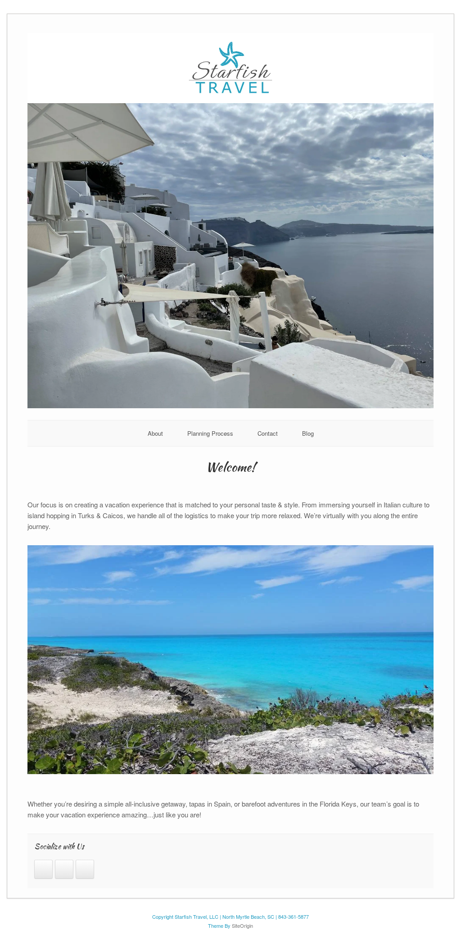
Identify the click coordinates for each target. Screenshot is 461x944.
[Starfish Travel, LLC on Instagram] (43, 869)
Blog (308, 433)
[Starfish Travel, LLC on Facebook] (64, 869)
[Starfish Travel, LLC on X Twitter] (85, 869)
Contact (268, 433)
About (155, 433)
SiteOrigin (242, 925)
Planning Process (210, 433)
